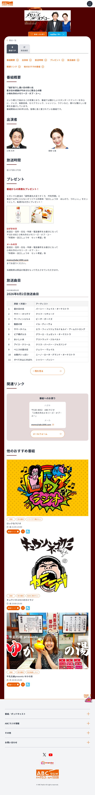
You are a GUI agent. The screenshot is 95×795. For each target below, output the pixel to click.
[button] (27, 140)
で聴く (59, 34)
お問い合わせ (11, 742)
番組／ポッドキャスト (15, 713)
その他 (8, 732)
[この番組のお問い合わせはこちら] (23, 531)
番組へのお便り (39, 34)
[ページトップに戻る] (88, 698)
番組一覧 (12, 40)
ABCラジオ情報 (12, 723)
